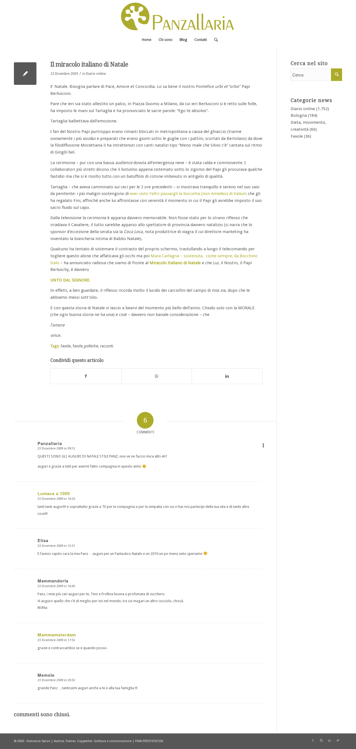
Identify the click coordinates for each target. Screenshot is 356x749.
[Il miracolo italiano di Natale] (25, 73)
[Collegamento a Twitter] (338, 740)
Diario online (96, 74)
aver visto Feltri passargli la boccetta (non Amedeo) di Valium (188, 193)
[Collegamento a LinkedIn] (329, 740)
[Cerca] (214, 40)
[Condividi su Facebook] (86, 376)
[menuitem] (146, 40)
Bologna (299, 115)
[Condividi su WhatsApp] (157, 376)
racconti (106, 346)
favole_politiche (85, 346)
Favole (297, 136)
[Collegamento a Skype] (321, 740)
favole (66, 346)
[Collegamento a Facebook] (313, 740)
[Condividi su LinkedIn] (227, 376)
